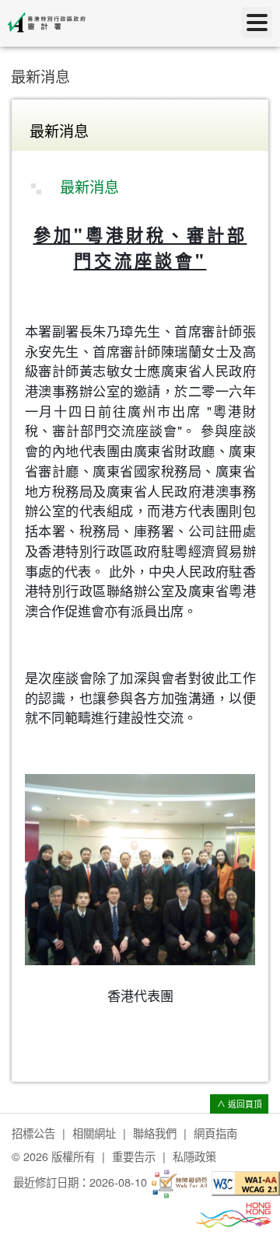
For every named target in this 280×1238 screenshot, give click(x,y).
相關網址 (94, 1133)
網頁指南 (215, 1133)
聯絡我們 (155, 1133)
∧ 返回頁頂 (239, 1104)
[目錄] (256, 22)
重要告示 (134, 1156)
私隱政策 (194, 1156)
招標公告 (33, 1133)
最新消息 (40, 75)
